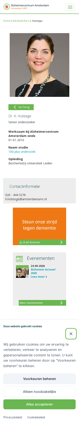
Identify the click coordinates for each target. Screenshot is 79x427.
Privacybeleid (12, 417)
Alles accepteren (39, 404)
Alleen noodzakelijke (39, 391)
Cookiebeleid (36, 417)
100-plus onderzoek (21, 152)
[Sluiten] (71, 333)
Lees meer (38, 276)
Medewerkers (21, 21)
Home (7, 21)
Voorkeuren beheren (39, 379)
